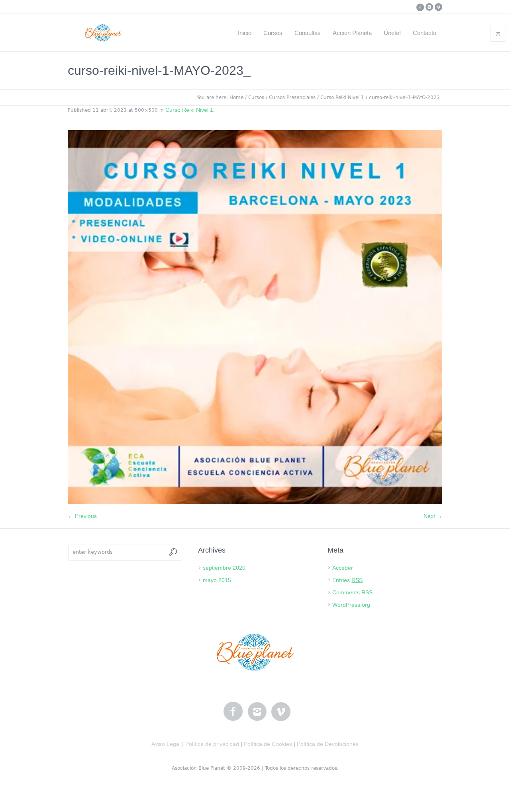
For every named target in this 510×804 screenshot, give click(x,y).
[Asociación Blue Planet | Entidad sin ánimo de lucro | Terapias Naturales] (255, 652)
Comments (352, 592)
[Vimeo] (438, 7)
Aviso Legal (165, 744)
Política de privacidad (212, 744)
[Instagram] (429, 7)
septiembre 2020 (224, 568)
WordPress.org (351, 605)
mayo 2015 (217, 580)
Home (236, 97)
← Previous (82, 516)
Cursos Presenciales (292, 97)
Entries (347, 580)
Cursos (256, 97)
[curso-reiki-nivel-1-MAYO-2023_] (255, 317)
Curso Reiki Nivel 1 (342, 97)
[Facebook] (420, 7)
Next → (433, 516)
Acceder (342, 568)
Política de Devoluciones (328, 744)
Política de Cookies (268, 744)
